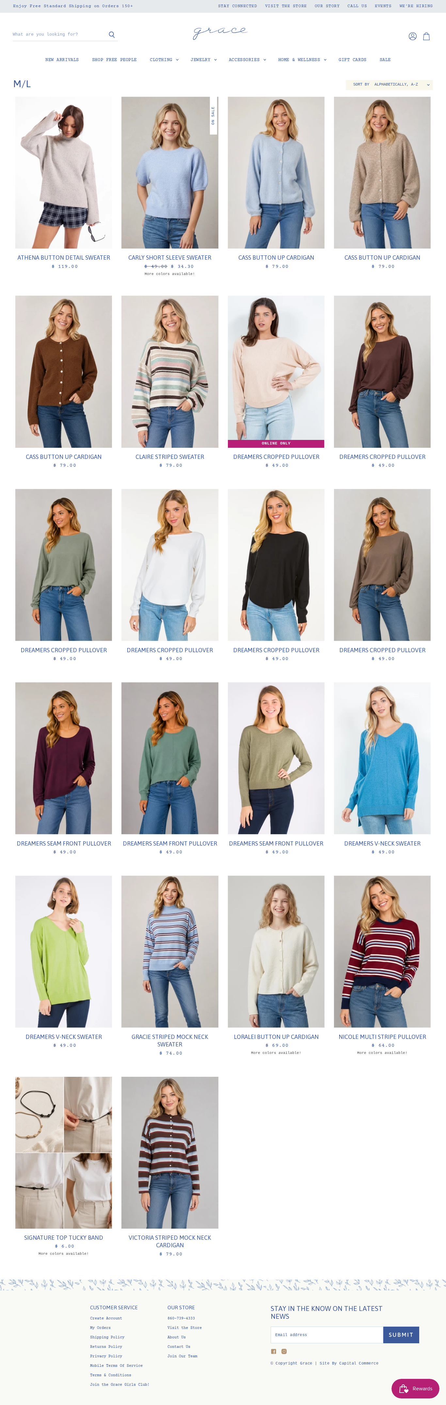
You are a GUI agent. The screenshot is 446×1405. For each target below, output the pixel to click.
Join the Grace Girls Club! (120, 1385)
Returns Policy (106, 1347)
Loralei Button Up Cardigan (276, 1036)
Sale (385, 60)
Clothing (162, 60)
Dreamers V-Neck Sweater (382, 843)
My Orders (100, 1328)
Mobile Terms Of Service (116, 1366)
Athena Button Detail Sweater (64, 257)
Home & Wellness (300, 60)
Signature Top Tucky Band (63, 1237)
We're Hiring (416, 6)
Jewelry (202, 60)
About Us (176, 1337)
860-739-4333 (181, 1318)
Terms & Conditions (110, 1375)
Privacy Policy (106, 1356)
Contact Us (178, 1347)
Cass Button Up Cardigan (276, 257)
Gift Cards (353, 60)
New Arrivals (62, 60)
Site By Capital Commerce (349, 1363)
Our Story (327, 6)
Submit (401, 1335)
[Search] (109, 35)
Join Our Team (182, 1356)
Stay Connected (237, 6)
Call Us (357, 6)
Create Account (106, 1318)
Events (383, 6)
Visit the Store (286, 6)
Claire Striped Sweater (169, 456)
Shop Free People (114, 60)
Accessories (246, 60)
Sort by (361, 85)
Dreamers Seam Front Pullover (64, 843)
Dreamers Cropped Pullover (276, 456)
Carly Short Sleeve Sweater (169, 257)
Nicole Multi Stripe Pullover (382, 1036)
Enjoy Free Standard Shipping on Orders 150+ (73, 6)
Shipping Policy (107, 1337)
